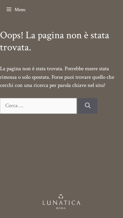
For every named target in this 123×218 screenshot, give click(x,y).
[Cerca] (87, 106)
